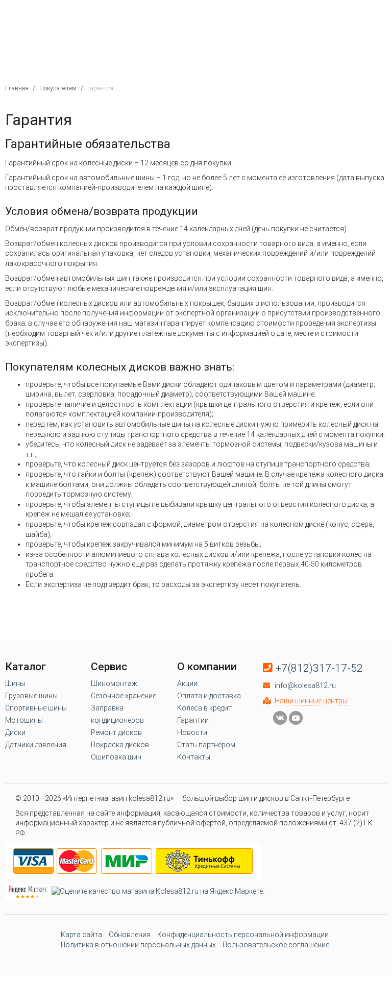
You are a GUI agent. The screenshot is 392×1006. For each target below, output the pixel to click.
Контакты (193, 757)
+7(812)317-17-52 (319, 668)
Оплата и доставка (209, 696)
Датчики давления (35, 745)
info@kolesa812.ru (305, 685)
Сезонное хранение (123, 696)
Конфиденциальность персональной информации (243, 934)
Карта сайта (81, 934)
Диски (15, 732)
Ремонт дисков (116, 732)
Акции (187, 683)
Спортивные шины (36, 708)
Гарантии (193, 720)
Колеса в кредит (204, 708)
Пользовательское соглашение (276, 945)
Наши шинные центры (311, 701)
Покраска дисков (120, 745)
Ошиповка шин (116, 757)
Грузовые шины (31, 696)
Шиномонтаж (114, 683)
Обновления (130, 934)
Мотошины (24, 720)
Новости (192, 732)
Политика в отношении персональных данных (138, 945)
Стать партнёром (206, 745)
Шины (15, 683)
